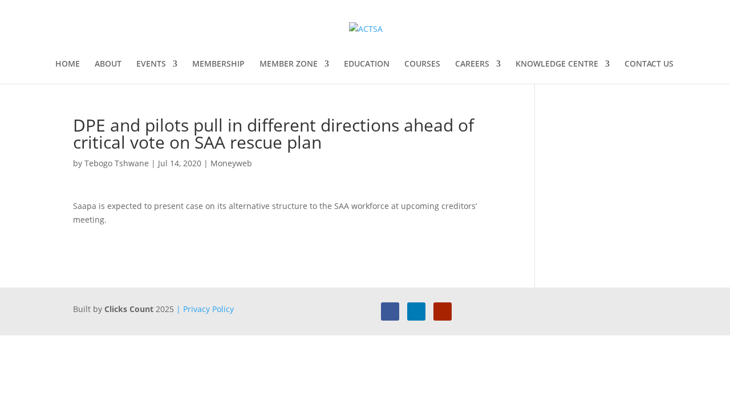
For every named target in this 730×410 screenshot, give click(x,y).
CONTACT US (649, 64)
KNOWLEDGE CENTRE (557, 64)
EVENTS (151, 64)
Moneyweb (231, 163)
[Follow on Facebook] (390, 311)
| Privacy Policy (205, 309)
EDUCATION (367, 64)
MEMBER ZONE (288, 64)
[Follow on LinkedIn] (416, 311)
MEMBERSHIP (218, 64)
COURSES (422, 64)
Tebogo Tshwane (116, 163)
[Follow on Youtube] (442, 311)
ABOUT (108, 64)
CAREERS (472, 64)
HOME (67, 64)
